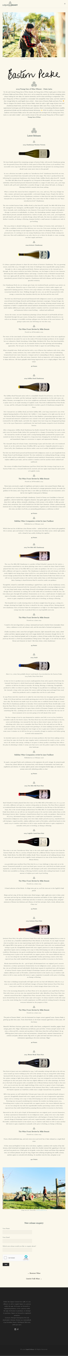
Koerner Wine (34, 1273)
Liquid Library (30, 1349)
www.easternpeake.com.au (41, 58)
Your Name (6, 1228)
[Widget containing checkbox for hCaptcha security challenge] (16, 1257)
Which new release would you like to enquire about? (19, 1246)
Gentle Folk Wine (34, 1279)
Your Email (6, 1237)
